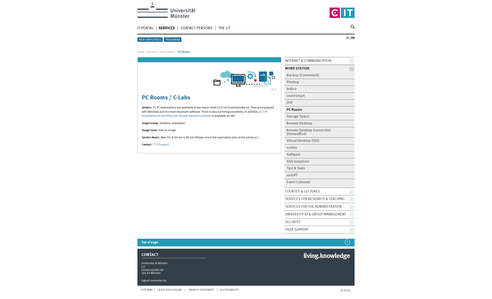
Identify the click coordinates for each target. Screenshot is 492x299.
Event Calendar (298, 182)
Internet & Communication (308, 61)
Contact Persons (197, 28)
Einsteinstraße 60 (152, 270)
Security (292, 222)
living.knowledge (326, 256)
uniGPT (292, 175)
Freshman (172, 39)
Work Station (167, 52)
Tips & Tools (296, 168)
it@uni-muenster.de (153, 280)
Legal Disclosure (170, 289)
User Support (297, 229)
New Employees (150, 39)
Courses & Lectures (302, 191)
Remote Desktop (299, 123)
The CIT (224, 28)
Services (152, 52)
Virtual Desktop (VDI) (303, 141)
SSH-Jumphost (298, 161)
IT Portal (145, 28)
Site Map (146, 289)
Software (293, 154)
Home (140, 52)
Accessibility (229, 289)
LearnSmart (296, 96)
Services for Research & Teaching (315, 199)
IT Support (162, 144)
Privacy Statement (201, 289)
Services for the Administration (313, 206)
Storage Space (298, 116)
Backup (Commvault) (303, 75)
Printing (293, 82)
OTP (290, 103)
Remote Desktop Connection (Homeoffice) (309, 132)
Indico (291, 89)
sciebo (292, 148)
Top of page (149, 242)
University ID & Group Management (315, 214)
